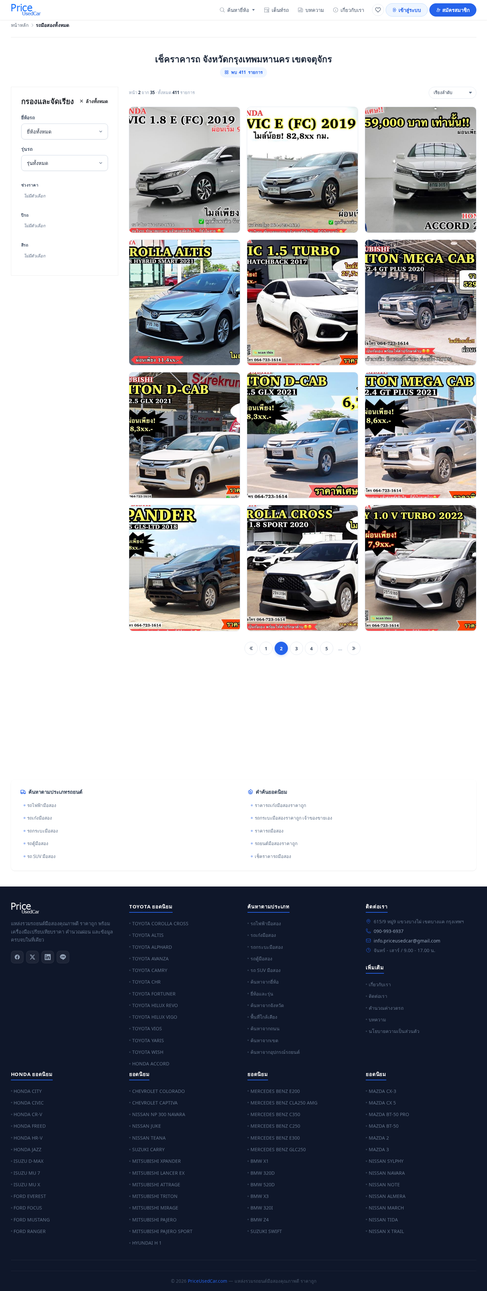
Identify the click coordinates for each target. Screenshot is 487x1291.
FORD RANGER (30, 1231)
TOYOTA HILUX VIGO (154, 1017)
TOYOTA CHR (146, 982)
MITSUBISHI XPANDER (156, 1161)
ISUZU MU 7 (27, 1173)
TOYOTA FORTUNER (154, 994)
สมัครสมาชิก (456, 10)
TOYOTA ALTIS (148, 935)
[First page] (251, 648)
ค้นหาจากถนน (265, 1028)
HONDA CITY (28, 1091)
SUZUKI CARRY (148, 1149)
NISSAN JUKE (146, 1126)
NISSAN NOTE (384, 1184)
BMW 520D (262, 1184)
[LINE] (63, 957)
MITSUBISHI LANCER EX (158, 1173)
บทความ (314, 10)
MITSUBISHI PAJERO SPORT (162, 1231)
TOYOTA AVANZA (150, 958)
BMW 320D (262, 1173)
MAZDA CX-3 (382, 1091)
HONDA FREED (30, 1126)
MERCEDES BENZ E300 (275, 1138)
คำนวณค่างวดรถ (386, 1008)
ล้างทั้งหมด (97, 101)
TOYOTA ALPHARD (152, 947)
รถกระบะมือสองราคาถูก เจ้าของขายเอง (293, 818)
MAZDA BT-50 (384, 1126)
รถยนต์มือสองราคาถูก (276, 843)
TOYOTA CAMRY (149, 970)
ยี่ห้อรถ (28, 117)
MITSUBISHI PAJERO (154, 1219)
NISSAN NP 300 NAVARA (158, 1114)
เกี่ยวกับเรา (352, 10)
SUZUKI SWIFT (266, 1231)
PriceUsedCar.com (207, 1281)
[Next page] (353, 648)
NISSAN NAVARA (387, 1173)
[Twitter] (32, 957)
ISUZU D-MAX (28, 1161)
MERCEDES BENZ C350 (275, 1114)
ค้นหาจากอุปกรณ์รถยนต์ (275, 1052)
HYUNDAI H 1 (147, 1243)
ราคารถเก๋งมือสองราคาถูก (280, 805)
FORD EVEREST (30, 1196)
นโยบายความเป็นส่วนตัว (394, 1031)
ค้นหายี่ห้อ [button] (238, 10)
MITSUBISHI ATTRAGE (156, 1184)
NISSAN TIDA (383, 1219)
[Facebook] (17, 957)
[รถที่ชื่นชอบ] (378, 10)
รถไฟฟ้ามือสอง (41, 805)
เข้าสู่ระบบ (410, 10)
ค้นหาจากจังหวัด (267, 1005)
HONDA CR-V (28, 1114)
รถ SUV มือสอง (41, 856)
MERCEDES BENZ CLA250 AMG (283, 1103)
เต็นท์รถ (280, 10)
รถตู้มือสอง (37, 843)
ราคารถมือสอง (269, 831)
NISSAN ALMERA (387, 1196)
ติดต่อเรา (378, 996)
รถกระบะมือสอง (42, 831)
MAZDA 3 (379, 1149)
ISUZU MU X (27, 1184)
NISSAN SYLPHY (386, 1161)
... (340, 648)
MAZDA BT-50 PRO (389, 1114)
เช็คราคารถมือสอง (273, 856)
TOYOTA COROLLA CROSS (160, 923)
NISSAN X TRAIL (386, 1231)
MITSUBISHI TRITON (155, 1196)
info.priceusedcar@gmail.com (407, 941)
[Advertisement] (209, 722)
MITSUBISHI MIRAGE (155, 1208)
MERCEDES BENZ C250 (275, 1126)
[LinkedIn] (47, 957)
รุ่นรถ (26, 149)
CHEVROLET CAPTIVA (155, 1103)
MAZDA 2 (379, 1138)
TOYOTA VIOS (147, 1028)
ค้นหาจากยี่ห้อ (264, 982)
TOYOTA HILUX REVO (155, 1005)
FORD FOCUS (28, 1208)
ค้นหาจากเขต (264, 1040)
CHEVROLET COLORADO (158, 1091)
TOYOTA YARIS (148, 1040)
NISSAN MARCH (386, 1208)
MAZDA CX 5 (382, 1103)
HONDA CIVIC (29, 1103)
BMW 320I (261, 1208)
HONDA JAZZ (27, 1149)
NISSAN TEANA (149, 1138)
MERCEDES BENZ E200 (275, 1091)
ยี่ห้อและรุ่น (261, 994)
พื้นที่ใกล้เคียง (263, 1017)
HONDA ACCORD (150, 1063)
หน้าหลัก (20, 25)
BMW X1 (259, 1161)
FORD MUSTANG (32, 1219)
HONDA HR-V (28, 1138)
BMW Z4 (259, 1219)
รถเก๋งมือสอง (39, 818)
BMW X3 (259, 1196)
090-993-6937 (389, 931)
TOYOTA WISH (147, 1052)
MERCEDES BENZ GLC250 (278, 1149)
